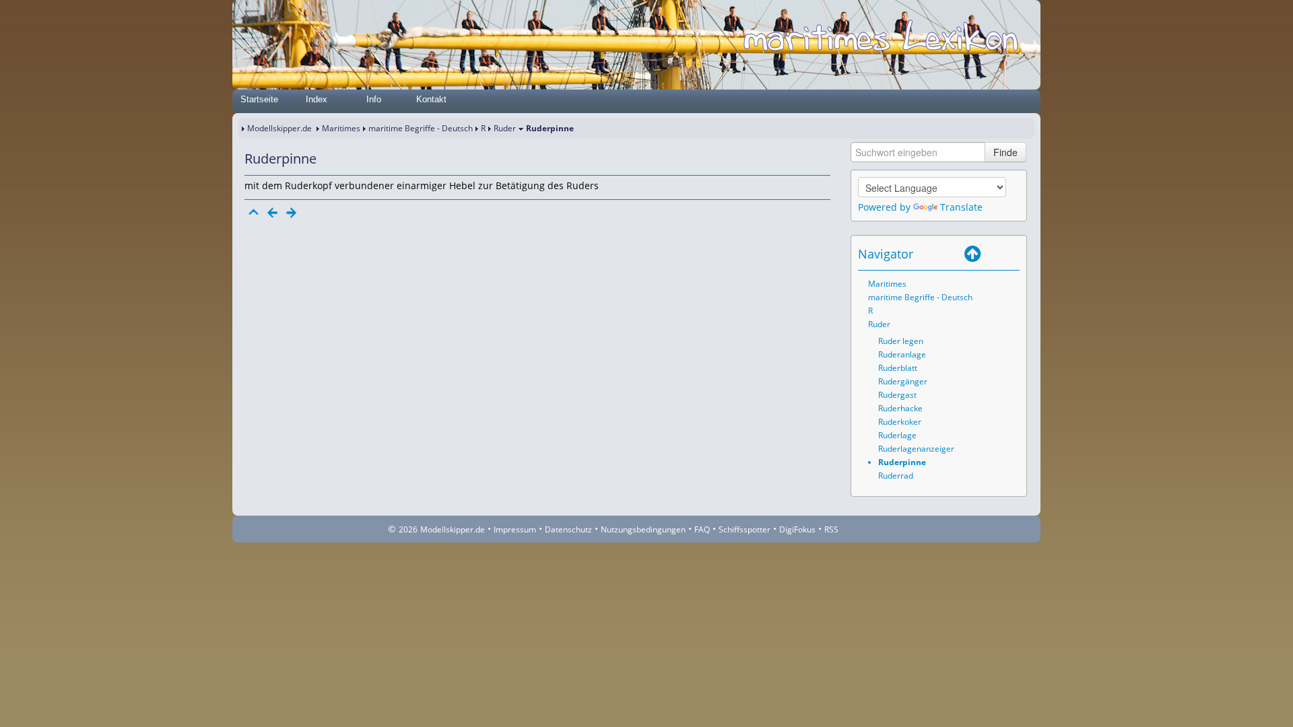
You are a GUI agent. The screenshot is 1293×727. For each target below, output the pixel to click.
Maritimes (341, 128)
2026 (408, 529)
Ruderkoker (899, 421)
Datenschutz (568, 529)
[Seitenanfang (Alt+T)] (253, 212)
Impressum (515, 529)
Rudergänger (902, 381)
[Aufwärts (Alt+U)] (972, 253)
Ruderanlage (902, 354)
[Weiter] (291, 212)
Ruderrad (895, 475)
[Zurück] (272, 212)
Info (373, 99)
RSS (831, 529)
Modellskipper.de (279, 128)
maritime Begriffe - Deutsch (420, 128)
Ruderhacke (900, 408)
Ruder (505, 128)
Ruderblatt (897, 368)
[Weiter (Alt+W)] (1010, 253)
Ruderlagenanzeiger (916, 448)
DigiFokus (797, 529)
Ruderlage (897, 435)
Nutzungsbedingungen (643, 529)
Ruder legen (900, 341)
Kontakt (431, 99)
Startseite (259, 99)
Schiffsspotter (744, 529)
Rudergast (897, 395)
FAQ (702, 529)
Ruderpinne (902, 462)
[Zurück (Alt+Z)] (991, 253)
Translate (961, 207)
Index (316, 99)
